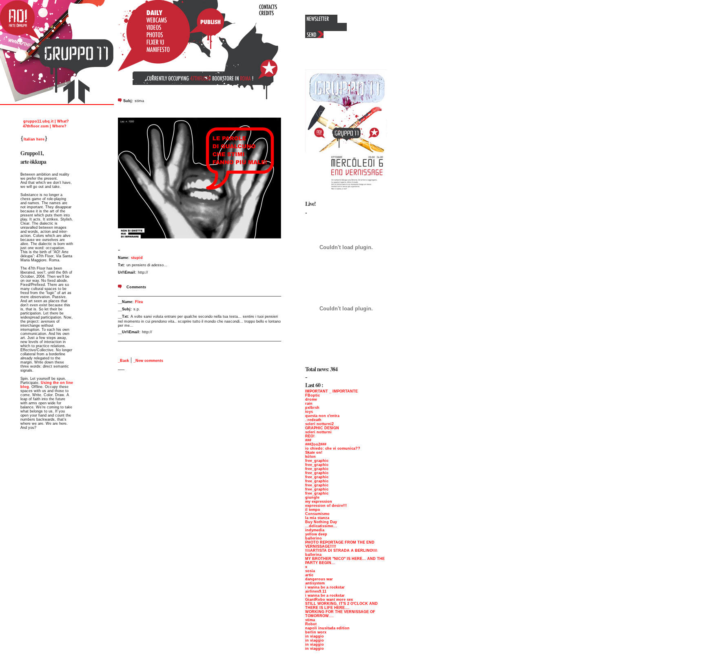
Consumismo (317, 514)
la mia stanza (317, 518)
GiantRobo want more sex (329, 599)
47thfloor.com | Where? (44, 126)
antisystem (315, 583)
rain (309, 403)
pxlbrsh (312, 408)
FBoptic (312, 395)
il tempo (312, 510)
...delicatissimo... (321, 526)
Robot (311, 624)
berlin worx (315, 632)
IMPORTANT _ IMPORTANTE (331, 391)
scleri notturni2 (319, 424)
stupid (137, 258)
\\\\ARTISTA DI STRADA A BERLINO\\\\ (341, 550)
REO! (310, 436)
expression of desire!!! (326, 506)
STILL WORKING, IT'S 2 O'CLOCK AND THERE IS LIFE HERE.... (341, 606)
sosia (310, 571)
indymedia (314, 530)
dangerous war (319, 579)
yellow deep (316, 534)
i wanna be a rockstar (325, 587)
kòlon (310, 457)
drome (311, 399)
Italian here (34, 139)
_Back (123, 361)
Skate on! (313, 452)
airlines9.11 (315, 591)
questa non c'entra (322, 416)
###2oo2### (315, 444)
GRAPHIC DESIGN (322, 428)
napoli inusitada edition (327, 628)
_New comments (148, 361)
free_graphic (316, 461)
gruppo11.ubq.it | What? (45, 121)
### (308, 440)
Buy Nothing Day (321, 522)
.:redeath (313, 420)
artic (309, 575)
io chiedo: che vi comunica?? (332, 448)
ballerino (313, 538)
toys (309, 412)
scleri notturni (318, 432)
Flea (139, 302)
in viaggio (314, 636)
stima (310, 620)
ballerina (313, 555)
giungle (312, 497)
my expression (318, 501)
